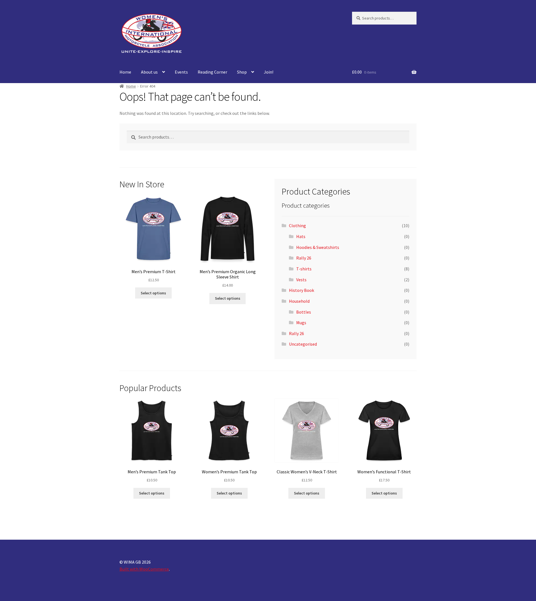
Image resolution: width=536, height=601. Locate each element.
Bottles (303, 312)
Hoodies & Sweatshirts (317, 247)
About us (149, 72)
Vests (301, 279)
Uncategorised (303, 344)
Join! (268, 72)
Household (299, 301)
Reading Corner (212, 72)
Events (181, 72)
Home (125, 72)
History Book (301, 290)
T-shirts (304, 269)
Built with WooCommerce (144, 569)
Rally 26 (303, 258)
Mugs (301, 322)
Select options (153, 292)
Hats (300, 236)
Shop (242, 72)
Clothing (297, 225)
